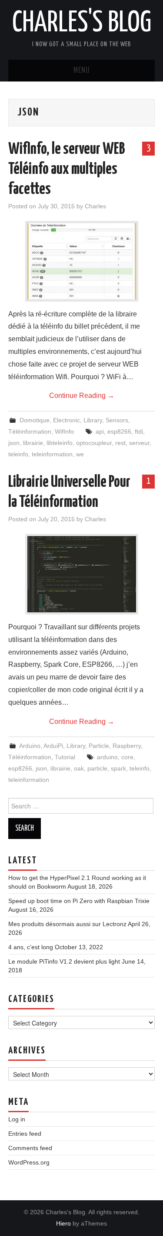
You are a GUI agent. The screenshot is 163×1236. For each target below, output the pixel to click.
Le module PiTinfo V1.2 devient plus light (64, 961)
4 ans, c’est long (30, 947)
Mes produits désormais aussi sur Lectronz (67, 923)
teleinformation (52, 454)
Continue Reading (81, 395)
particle (97, 768)
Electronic (66, 420)
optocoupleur (94, 442)
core (127, 757)
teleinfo (18, 454)
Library (92, 420)
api (100, 431)
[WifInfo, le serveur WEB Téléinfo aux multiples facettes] (81, 261)
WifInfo (64, 431)
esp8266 (119, 431)
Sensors (117, 420)
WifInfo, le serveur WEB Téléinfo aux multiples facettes (66, 169)
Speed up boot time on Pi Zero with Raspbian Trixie (79, 900)
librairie (33, 442)
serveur (139, 442)
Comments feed (30, 1147)
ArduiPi (53, 745)
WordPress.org (29, 1162)
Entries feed (24, 1133)
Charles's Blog (81, 23)
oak (79, 768)
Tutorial (65, 757)
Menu (81, 71)
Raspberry (127, 745)
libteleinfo (60, 442)
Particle (99, 745)
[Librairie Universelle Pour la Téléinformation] (81, 574)
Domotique (35, 420)
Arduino (29, 745)
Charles (95, 206)
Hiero (63, 1223)
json (14, 442)
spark (118, 768)
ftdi (139, 431)
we (80, 454)
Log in (16, 1119)
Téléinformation (29, 431)
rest (120, 442)
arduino (107, 757)
